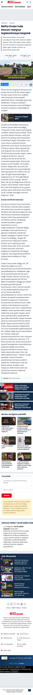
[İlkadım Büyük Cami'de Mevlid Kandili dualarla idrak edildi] (9, 456)
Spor (29, 7)
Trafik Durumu (7, 638)
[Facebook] (8, 604)
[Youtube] (21, 604)
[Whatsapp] (24, 604)
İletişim (24, 608)
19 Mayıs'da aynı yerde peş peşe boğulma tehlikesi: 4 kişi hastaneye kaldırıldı (24, 430)
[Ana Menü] (2, 2)
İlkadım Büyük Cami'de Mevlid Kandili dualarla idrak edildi (7, 464)
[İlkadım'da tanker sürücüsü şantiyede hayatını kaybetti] (24, 440)
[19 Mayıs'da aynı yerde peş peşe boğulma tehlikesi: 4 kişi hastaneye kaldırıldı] (24, 421)
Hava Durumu (24, 634)
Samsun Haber (7, 7)
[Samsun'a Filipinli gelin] (9, 440)
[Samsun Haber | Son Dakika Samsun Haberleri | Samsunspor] (14, 2)
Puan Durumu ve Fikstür (23, 639)
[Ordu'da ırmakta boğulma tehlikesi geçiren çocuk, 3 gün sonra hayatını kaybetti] (24, 456)
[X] (11, 604)
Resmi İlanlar (20, 7)
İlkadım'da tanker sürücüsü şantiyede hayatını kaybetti (24, 447)
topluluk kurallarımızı (19, 502)
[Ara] (27, 2)
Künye (8, 608)
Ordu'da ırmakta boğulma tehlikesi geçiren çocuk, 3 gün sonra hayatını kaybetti (24, 465)
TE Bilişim (21, 663)
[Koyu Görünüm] (30, 2)
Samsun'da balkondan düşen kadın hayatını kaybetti (7, 429)
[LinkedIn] (18, 604)
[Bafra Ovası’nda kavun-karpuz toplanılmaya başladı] (16, 70)
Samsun (12, 23)
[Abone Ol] (30, 85)
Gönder (7, 495)
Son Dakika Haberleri (21, 645)
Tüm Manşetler (8, 644)
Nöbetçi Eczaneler (9, 634)
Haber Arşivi (7, 650)
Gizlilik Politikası (16, 608)
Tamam (15, 672)
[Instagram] (14, 604)
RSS (5, 658)
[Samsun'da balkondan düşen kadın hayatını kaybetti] (9, 421)
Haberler (4, 23)
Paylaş (6, 84)
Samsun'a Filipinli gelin (7, 447)
